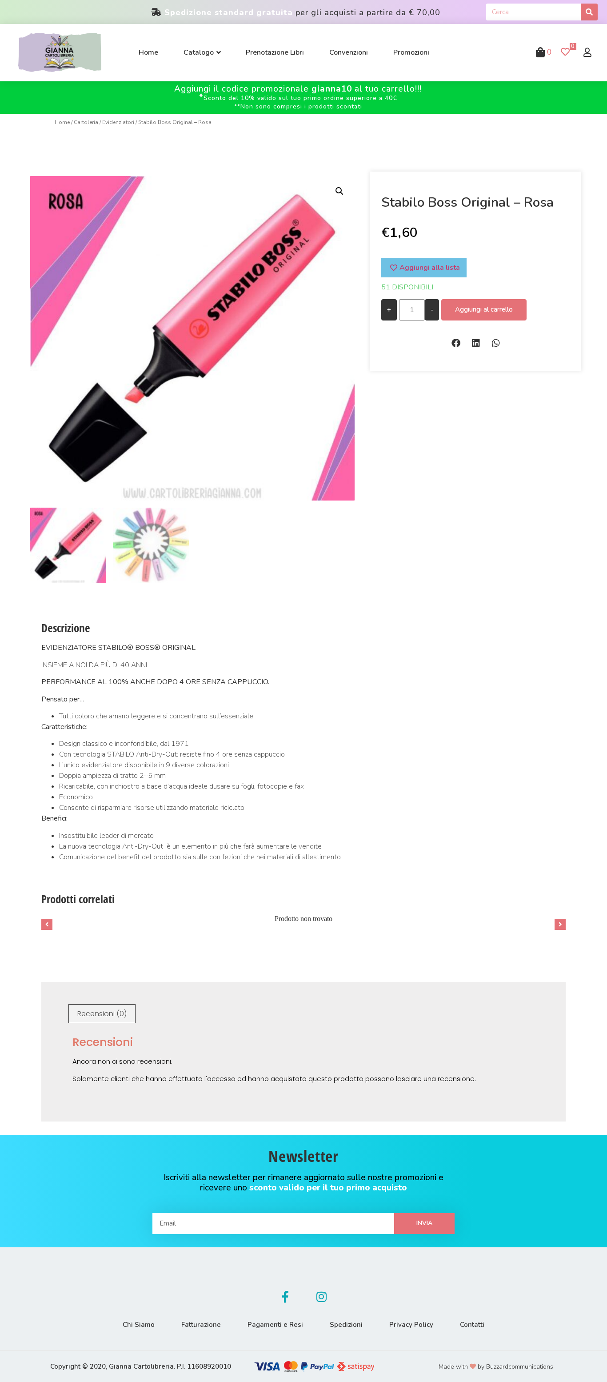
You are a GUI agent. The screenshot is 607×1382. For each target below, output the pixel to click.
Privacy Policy (411, 1324)
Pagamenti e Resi (275, 1324)
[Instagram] (321, 1296)
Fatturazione (201, 1324)
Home (62, 122)
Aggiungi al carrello (484, 309)
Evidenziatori (118, 122)
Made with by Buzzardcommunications (496, 1366)
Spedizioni (346, 1324)
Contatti (472, 1324)
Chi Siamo (139, 1324)
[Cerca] (589, 12)
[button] (456, 343)
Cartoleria (86, 122)
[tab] (102, 1014)
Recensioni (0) (102, 1014)
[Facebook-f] (285, 1296)
